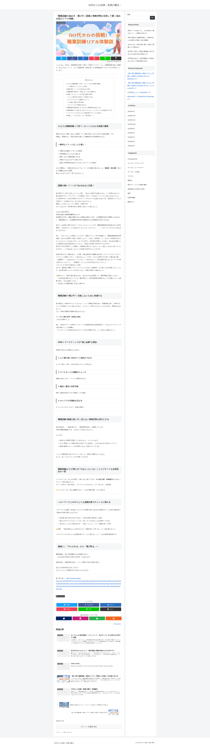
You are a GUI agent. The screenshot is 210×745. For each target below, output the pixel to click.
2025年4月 (131, 137)
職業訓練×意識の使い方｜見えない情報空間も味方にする (84, 107)
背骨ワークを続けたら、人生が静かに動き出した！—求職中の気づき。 (141, 32)
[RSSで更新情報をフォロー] (114, 618)
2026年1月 (131, 111)
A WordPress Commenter (145, 96)
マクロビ (131, 176)
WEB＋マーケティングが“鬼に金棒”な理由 (79, 94)
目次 (86, 80)
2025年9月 (131, 128)
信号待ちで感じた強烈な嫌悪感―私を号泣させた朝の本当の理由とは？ (141, 53)
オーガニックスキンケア (136, 163)
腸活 (129, 193)
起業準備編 (131, 197)
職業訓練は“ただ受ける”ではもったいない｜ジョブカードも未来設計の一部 (89, 110)
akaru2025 (130, 79)
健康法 (130, 180)
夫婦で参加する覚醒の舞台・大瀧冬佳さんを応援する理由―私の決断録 (141, 39)
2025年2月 (131, 146)
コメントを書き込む (88, 727)
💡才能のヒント (132, 92)
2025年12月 (132, 116)
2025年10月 (132, 124)
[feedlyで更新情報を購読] (97, 618)
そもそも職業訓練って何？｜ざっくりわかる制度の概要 (83, 83)
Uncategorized (61, 596)
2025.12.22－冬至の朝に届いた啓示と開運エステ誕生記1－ (141, 46)
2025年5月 (131, 133)
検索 (128, 14)
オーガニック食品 (133, 172)
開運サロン (131, 202)
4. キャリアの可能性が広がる (77, 105)
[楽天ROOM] (80, 618)
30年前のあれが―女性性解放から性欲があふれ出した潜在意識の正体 (141, 60)
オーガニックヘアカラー (136, 167)
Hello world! (131, 96)
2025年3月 (131, 141)
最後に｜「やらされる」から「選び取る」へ (80, 115)
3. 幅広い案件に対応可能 (76, 102)
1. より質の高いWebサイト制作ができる (81, 97)
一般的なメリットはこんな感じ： (79, 86)
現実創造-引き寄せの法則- (136, 189)
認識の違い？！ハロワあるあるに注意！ (79, 89)
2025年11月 (131, 120)
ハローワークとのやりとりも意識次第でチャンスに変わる (84, 113)
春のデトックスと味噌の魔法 (137, 185)
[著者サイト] (64, 618)
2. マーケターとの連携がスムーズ (79, 99)
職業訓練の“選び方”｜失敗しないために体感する (81, 91)
